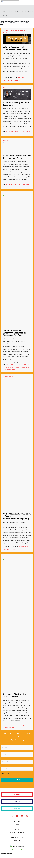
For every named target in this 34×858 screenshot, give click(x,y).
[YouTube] (22, 816)
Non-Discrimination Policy (17, 837)
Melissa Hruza (21, 77)
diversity (8, 725)
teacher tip (17, 367)
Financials (17, 824)
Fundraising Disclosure (17, 834)
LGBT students (26, 184)
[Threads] (27, 816)
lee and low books (10, 79)
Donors (17, 11)
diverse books (9, 547)
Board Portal (17, 840)
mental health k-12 (19, 366)
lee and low (15, 547)
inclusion (8, 131)
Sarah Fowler (23, 362)
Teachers (4, 15)
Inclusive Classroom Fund (16, 131)
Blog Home (5, 7)
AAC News (13, 7)
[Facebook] (7, 816)
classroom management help (13, 364)
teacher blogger (26, 131)
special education (14, 725)
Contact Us (17, 821)
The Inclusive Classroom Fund (13, 80)
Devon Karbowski (24, 130)
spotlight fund (22, 725)
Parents (24, 11)
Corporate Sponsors (7, 11)
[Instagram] (12, 816)
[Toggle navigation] (30, 2)
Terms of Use (17, 826)
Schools (30, 11)
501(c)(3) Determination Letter (17, 832)
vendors (13, 549)
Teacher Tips (6, 133)
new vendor (21, 547)
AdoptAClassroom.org (23, 546)
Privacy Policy (17, 829)
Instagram (20, 184)
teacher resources (10, 367)
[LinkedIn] (17, 816)
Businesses (22, 7)
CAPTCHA (5, 773)
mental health (10, 366)
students (5, 186)
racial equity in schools (20, 79)
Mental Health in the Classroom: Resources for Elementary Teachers (14, 332)
